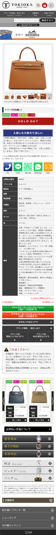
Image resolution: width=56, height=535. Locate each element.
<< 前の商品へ (8, 302)
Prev (3, 401)
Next (53, 401)
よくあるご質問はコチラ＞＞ (42, 298)
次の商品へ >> (48, 302)
